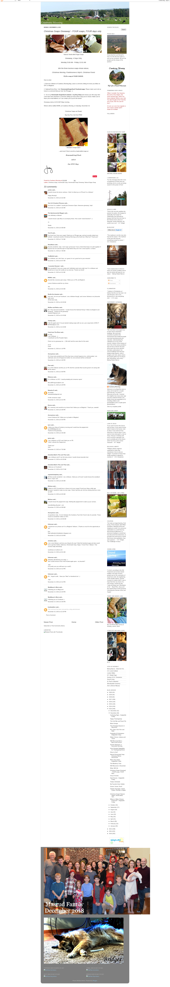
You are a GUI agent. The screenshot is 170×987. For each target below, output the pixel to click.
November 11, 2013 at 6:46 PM (56, 409)
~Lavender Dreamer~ (54, 266)
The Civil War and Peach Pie (118, 721)
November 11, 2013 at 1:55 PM (56, 360)
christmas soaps (52, 182)
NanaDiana (51, 244)
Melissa (50, 486)
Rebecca (50, 377)
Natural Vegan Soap (90, 182)
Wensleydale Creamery (113, 683)
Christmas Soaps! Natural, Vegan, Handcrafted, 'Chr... (117, 795)
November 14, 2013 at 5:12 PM (56, 568)
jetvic (49, 438)
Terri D (50, 233)
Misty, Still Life (114, 768)
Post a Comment (51, 615)
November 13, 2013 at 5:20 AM (56, 480)
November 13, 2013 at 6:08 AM (56, 507)
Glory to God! (114, 752)
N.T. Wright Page (112, 675)
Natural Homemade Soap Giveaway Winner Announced (117, 756)
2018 (110, 697)
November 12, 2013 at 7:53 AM (56, 449)
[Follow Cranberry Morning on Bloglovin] (114, 230)
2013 (110, 708)
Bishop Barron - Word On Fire (115, 668)
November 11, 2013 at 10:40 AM (57, 302)
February (113, 823)
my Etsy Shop (77, 94)
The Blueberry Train (115, 763)
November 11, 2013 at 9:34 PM (56, 419)
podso (50, 190)
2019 (110, 694)
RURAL (50, 277)
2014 (110, 706)
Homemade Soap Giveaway (76, 182)
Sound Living (110, 679)
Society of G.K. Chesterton (114, 677)
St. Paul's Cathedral (112, 681)
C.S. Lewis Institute (112, 671)
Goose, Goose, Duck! (116, 786)
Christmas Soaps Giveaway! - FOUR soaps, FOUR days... (118, 772)
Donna (50, 405)
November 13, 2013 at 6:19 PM (56, 535)
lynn (49, 425)
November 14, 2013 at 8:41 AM (56, 552)
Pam (49, 365)
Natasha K (51, 390)
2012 (110, 829)
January (112, 826)
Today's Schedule (115, 781)
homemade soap (63, 182)
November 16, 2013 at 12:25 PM (57, 611)
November (113, 713)
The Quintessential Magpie (56, 213)
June (112, 814)
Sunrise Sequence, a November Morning (116, 745)
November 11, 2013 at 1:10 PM (56, 348)
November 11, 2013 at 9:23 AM (56, 289)
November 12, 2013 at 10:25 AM (57, 459)
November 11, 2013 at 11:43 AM (57, 315)
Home (74, 622)
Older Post (99, 622)
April (111, 819)
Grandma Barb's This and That (57, 455)
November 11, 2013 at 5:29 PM (56, 385)
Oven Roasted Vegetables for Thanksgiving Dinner (117, 749)
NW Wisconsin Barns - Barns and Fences (116, 741)
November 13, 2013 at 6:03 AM (56, 494)
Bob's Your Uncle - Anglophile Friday (115, 760)
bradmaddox (52, 607)
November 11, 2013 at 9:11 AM (56, 272)
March (112, 821)
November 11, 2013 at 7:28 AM (56, 251)
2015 (110, 704)
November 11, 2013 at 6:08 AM (56, 227)
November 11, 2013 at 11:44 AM (57, 327)
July (111, 812)
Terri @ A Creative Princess (56, 203)
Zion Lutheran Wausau (113, 685)
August (112, 809)
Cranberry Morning (114, 386)
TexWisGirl (51, 256)
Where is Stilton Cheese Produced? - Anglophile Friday (117, 800)
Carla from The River (54, 332)
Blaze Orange (114, 723)
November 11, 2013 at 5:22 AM (56, 198)
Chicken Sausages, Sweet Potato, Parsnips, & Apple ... (118, 790)
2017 (110, 699)
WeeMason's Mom (53, 587)
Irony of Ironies (114, 775)
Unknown (51, 524)
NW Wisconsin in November (118, 766)
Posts (111, 280)
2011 (110, 831)
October (112, 805)
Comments (112, 283)
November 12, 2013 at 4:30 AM (56, 433)
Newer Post (48, 622)
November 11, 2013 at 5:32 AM (56, 207)
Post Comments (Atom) (58, 625)
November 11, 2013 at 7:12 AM (56, 239)
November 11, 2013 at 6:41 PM (56, 399)
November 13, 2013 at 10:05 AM (57, 519)
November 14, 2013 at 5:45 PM (56, 601)
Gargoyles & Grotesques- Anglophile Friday (117, 734)
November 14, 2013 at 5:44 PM (56, 592)
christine (50, 540)
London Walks (111, 673)
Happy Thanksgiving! (116, 719)
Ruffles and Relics (53, 307)
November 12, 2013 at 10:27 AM (57, 469)
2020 (110, 692)
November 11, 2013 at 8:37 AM (56, 260)
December (113, 710)
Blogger (95, 980)
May (111, 816)
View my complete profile (114, 406)
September (113, 807)
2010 (110, 833)
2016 (110, 701)
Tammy (50, 320)
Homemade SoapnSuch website (61, 94)
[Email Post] (74, 180)
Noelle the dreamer (53, 294)
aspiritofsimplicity (53, 474)
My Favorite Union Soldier (117, 784)
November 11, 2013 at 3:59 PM (56, 371)
